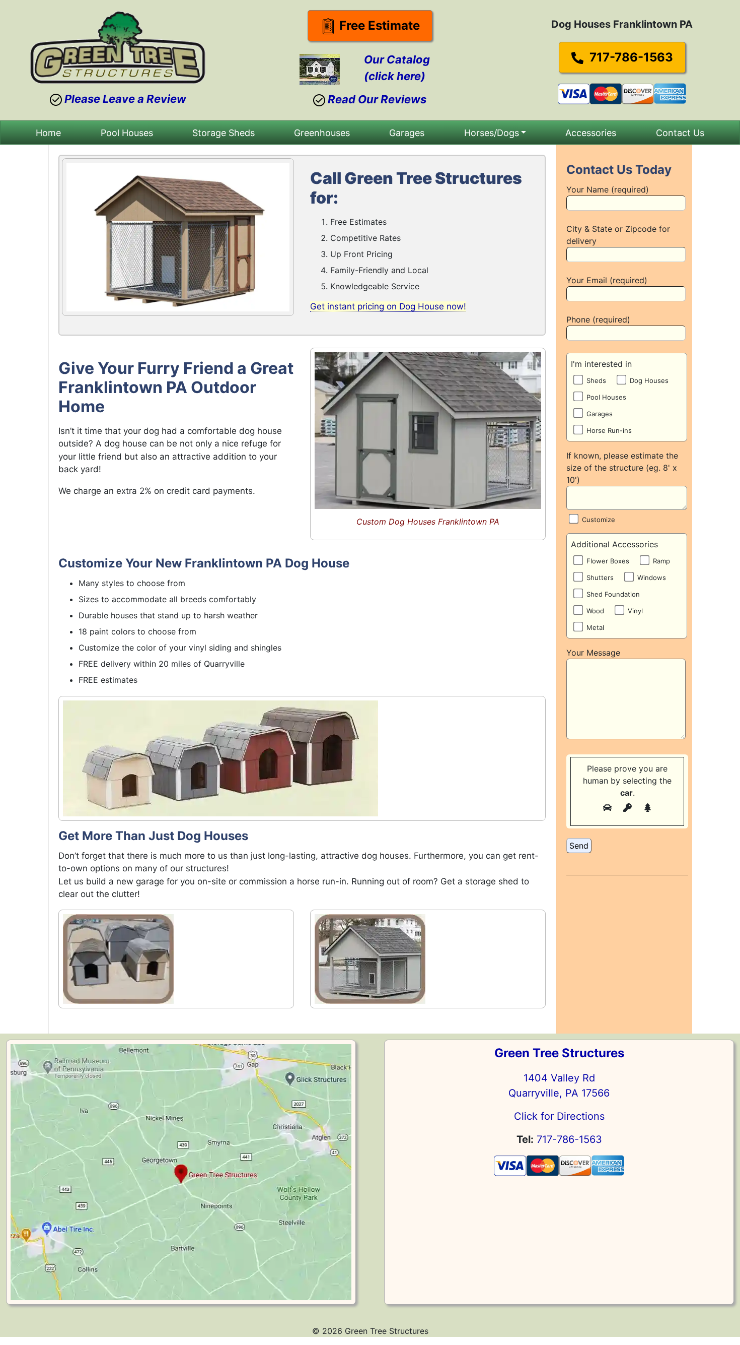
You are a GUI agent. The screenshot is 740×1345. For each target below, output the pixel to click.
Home (48, 132)
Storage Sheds (223, 132)
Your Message (593, 653)
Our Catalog (397, 59)
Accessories (590, 132)
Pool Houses (127, 132)
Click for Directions (559, 1116)
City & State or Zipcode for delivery (618, 235)
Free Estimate (378, 25)
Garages (406, 132)
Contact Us (680, 132)
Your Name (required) (607, 189)
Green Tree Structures (559, 1053)
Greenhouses (322, 132)
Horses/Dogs (491, 132)
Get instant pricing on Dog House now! (388, 306)
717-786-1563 (629, 57)
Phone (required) (598, 319)
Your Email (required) (606, 280)
